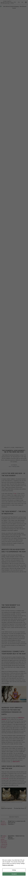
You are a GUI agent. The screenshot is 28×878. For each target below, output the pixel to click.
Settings (14, 870)
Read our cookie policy (8, 865)
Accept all (14, 874)
